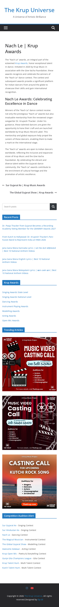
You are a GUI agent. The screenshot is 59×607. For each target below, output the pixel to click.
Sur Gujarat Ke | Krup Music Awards (25, 185)
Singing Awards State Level (15, 292)
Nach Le (6, 534)
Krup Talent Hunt (10, 563)
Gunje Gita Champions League (16, 558)
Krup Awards (21, 63)
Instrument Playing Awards (15, 306)
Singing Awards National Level (16, 297)
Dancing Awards (10, 301)
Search (53, 206)
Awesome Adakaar (11, 549)
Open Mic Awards (10, 320)
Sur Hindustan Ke (10, 530)
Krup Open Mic (9, 553)
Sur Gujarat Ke (9, 525)
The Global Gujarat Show (14, 544)
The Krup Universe (29, 10)
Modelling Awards (11, 311)
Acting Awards (9, 315)
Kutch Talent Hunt (11, 567)
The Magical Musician (12, 539)
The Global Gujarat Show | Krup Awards (31, 192)
